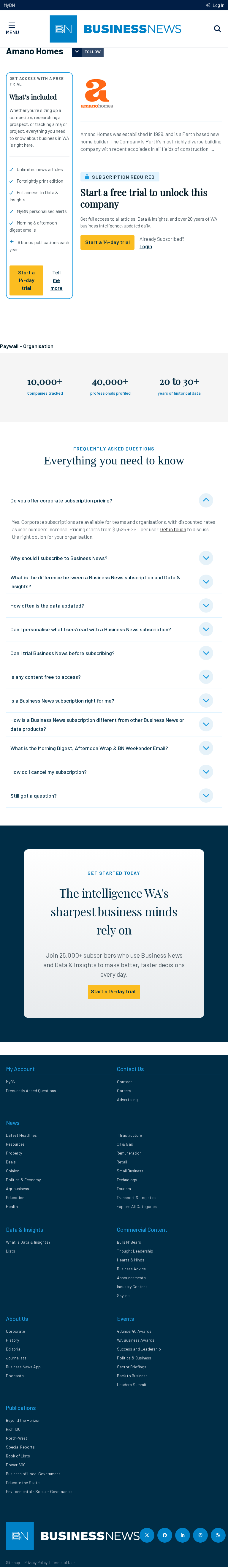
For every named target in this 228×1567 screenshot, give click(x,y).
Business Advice (131, 1268)
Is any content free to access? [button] (45, 676)
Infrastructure (129, 1135)
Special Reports (20, 1446)
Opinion (12, 1170)
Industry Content (132, 1286)
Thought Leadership (135, 1250)
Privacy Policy (36, 1562)
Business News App (23, 1366)
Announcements (131, 1277)
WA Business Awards (135, 1340)
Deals (11, 1161)
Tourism (124, 1188)
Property (14, 1152)
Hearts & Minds (130, 1259)
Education (15, 1197)
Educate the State (22, 1482)
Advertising (127, 1099)
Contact (124, 1081)
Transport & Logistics (136, 1197)
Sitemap (13, 1562)
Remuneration (129, 1152)
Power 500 (16, 1464)
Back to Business (132, 1375)
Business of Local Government (33, 1473)
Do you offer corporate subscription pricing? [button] (61, 500)
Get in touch (173, 529)
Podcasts (15, 1375)
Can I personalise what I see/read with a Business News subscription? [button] (90, 629)
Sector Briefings (131, 1366)
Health (12, 1206)
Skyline (123, 1295)
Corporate (15, 1331)
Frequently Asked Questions (31, 1090)
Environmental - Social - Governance (39, 1491)
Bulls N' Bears (129, 1242)
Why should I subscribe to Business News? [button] (58, 558)
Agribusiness (17, 1188)
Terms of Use (63, 1562)
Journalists (16, 1357)
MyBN (9, 5)
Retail (122, 1161)
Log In (218, 5)
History (12, 1340)
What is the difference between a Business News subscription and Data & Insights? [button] (95, 581)
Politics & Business (134, 1357)
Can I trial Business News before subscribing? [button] (62, 653)
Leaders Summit (132, 1384)
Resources (15, 1144)
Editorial (13, 1348)
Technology (127, 1179)
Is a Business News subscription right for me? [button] (62, 700)
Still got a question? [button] (33, 795)
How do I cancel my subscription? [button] (48, 772)
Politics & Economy (23, 1179)
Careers (124, 1090)
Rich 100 (13, 1429)
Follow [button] (93, 51)
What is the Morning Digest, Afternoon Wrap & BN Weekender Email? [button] (89, 748)
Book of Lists (18, 1455)
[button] (217, 29)
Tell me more (56, 280)
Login (146, 246)
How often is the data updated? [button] (47, 605)
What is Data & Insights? (28, 1242)
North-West (16, 1437)
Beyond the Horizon (23, 1420)
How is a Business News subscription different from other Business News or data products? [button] (97, 724)
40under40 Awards (134, 1331)
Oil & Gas (125, 1144)
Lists (10, 1250)
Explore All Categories (137, 1206)
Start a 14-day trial (26, 280)
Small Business (130, 1170)
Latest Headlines (21, 1135)
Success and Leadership (139, 1348)
